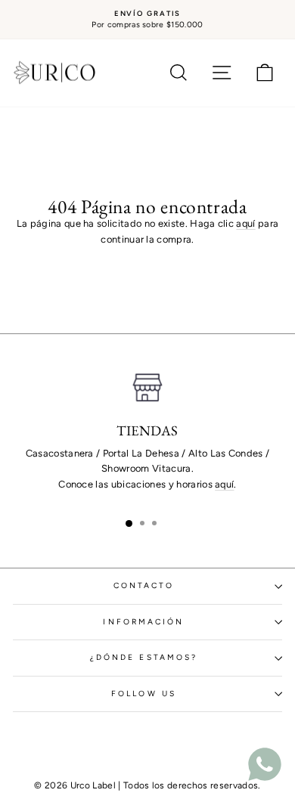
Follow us (143, 693)
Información (143, 622)
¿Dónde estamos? (143, 657)
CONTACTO (144, 585)
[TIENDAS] (147, 387)
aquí (245, 223)
